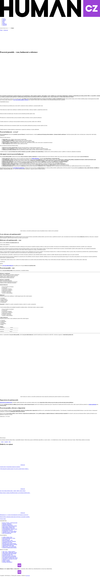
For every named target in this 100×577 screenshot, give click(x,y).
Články (1, 30)
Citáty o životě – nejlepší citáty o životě (9, 552)
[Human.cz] (50, 16)
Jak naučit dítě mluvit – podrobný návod (9, 529)
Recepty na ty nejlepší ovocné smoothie (9, 525)
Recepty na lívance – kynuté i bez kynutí (9, 522)
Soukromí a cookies (6, 559)
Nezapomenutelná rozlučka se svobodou (9, 544)
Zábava (3, 22)
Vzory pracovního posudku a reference (20, 99)
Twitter (2, 441)
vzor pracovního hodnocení (7, 265)
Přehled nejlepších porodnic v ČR (8, 527)
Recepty (3, 18)
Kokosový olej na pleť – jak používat (9, 555)
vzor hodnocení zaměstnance (18, 167)
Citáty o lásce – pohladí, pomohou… (9, 551)
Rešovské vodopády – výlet (7, 540)
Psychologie (4, 23)
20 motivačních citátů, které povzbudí (9, 553)
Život (3, 21)
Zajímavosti (4, 25)
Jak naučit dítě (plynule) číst (7, 530)
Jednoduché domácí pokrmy (7, 524)
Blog (10, 441)
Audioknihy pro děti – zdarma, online (9, 532)
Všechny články (3, 518)
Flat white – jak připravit (6, 523)
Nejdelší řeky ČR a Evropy (7, 542)
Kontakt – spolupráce (6, 560)
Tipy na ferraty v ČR (6, 539)
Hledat (12, 28)
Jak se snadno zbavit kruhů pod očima (9, 556)
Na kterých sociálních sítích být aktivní (9, 547)
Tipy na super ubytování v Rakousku (9, 541)
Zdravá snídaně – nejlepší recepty (8, 526)
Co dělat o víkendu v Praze (7, 537)
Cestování (4, 19)
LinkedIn (6, 441)
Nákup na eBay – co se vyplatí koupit (9, 546)
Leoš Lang (28, 575)
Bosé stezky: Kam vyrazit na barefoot (9, 543)
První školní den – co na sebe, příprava (9, 531)
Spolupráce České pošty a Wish (8, 545)
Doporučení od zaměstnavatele (6, 402)
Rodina (3, 20)
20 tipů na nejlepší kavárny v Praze (8, 538)
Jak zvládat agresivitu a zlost (7, 554)
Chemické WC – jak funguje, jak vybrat (9, 558)
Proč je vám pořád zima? (6, 533)
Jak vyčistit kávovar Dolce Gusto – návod (10, 557)
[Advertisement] (50, 40)
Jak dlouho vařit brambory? (7, 562)
